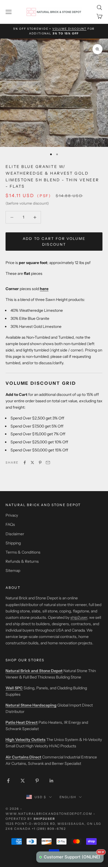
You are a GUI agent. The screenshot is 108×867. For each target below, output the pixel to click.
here (44, 288)
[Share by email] (48, 462)
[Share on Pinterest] (40, 462)
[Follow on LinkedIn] (51, 780)
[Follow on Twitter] (22, 780)
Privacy (12, 515)
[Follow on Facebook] (8, 780)
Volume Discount (69, 29)
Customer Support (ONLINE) (74, 855)
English (68, 797)
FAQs (10, 524)
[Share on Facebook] (24, 462)
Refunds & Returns (22, 561)
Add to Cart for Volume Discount (54, 241)
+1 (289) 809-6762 (49, 829)
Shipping (13, 543)
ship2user (78, 617)
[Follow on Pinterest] (37, 780)
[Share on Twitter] (32, 462)
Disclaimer (15, 533)
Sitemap (13, 570)
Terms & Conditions (23, 552)
